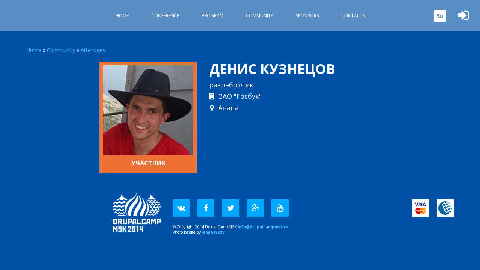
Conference (165, 15)
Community (259, 15)
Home (122, 15)
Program (213, 15)
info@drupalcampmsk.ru (263, 227)
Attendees (93, 50)
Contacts (353, 15)
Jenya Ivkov (213, 232)
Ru (439, 15)
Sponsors (307, 15)
